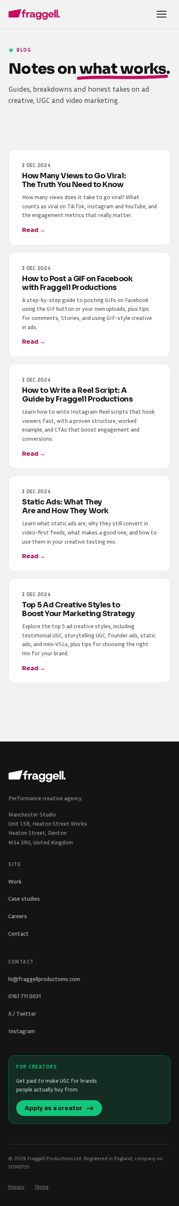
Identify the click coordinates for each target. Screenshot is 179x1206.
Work (15, 881)
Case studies (24, 898)
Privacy (16, 1187)
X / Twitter (22, 1013)
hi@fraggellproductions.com (44, 978)
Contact (18, 933)
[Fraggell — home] (34, 14)
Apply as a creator (53, 1108)
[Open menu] (161, 14)
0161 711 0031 (24, 995)
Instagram (21, 1030)
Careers (17, 915)
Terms (41, 1187)
